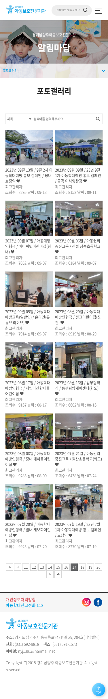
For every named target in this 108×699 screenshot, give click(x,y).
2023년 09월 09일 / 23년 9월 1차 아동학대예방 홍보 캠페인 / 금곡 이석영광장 (78, 175)
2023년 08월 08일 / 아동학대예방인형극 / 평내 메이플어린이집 (28, 458)
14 (50, 567)
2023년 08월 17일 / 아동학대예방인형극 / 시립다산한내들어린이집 (27, 388)
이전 (17, 567)
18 (82, 567)
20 (98, 567)
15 (58, 567)
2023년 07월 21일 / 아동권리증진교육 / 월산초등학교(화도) (78, 455)
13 (42, 567)
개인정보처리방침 (21, 599)
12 (34, 567)
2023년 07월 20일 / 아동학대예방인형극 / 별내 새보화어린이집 (28, 529)
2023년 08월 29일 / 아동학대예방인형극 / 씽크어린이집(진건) (78, 317)
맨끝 (58, 574)
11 (26, 567)
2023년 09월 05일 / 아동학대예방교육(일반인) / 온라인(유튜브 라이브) (27, 317)
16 (66, 567)
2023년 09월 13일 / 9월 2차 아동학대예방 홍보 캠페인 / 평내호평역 (29, 175)
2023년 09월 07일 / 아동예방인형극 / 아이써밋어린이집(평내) (28, 246)
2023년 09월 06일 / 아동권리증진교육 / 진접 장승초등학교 (78, 243)
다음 (50, 574)
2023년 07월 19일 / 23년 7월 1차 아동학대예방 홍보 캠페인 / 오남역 (78, 529)
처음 (9, 567)
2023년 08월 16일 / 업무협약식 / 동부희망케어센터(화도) (77, 385)
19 (90, 567)
